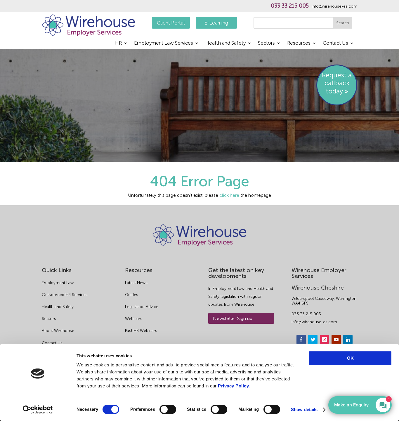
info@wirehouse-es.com (334, 6)
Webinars (133, 318)
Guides (131, 294)
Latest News (136, 282)
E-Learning (216, 23)
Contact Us (335, 43)
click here (229, 195)
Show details (304, 409)
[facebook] (301, 339)
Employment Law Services (163, 43)
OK (350, 358)
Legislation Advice (141, 306)
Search (342, 22)
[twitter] (313, 339)
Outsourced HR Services (65, 294)
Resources (298, 43)
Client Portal (171, 23)
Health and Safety (225, 43)
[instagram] (324, 339)
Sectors (266, 43)
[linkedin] (348, 339)
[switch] (167, 409)
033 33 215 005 (290, 5)
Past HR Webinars (141, 330)
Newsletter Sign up (232, 318)
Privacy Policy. (234, 385)
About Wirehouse (58, 330)
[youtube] (336, 339)
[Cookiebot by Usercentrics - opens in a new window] (37, 409)
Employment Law (58, 282)
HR (118, 43)
